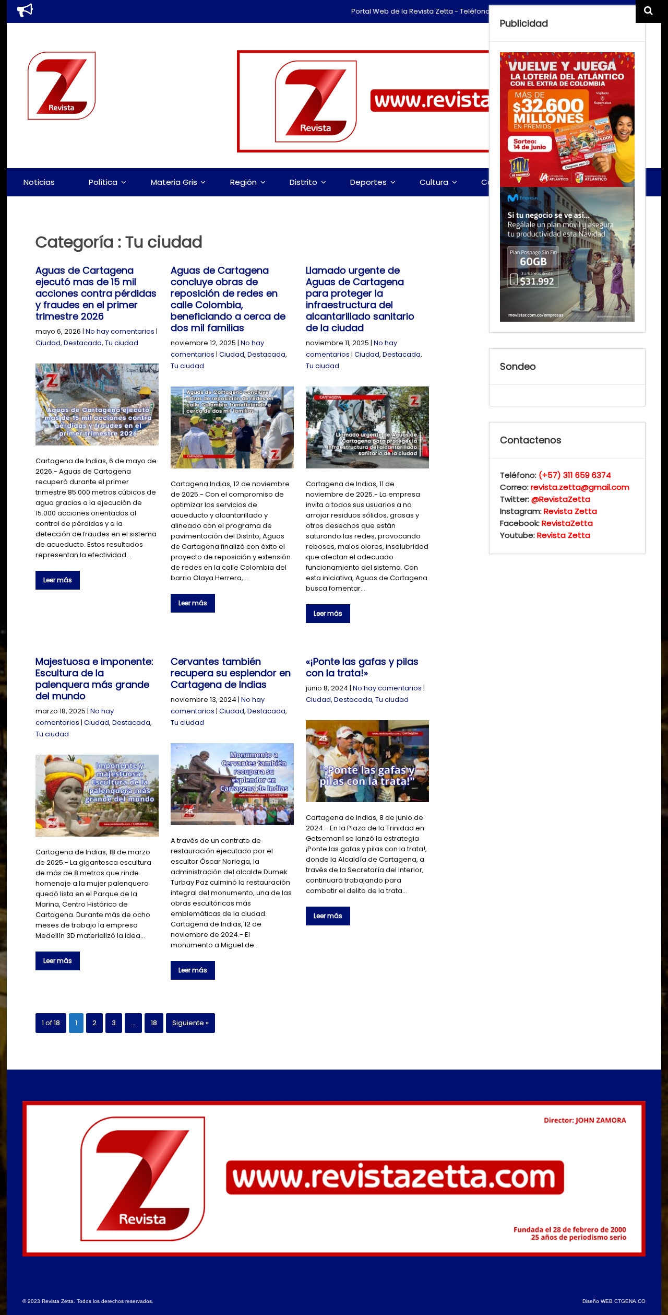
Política (103, 182)
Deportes (368, 182)
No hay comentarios (120, 331)
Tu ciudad (121, 343)
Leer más (57, 580)
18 (154, 1023)
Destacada (83, 343)
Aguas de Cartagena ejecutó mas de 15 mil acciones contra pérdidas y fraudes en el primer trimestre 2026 (96, 293)
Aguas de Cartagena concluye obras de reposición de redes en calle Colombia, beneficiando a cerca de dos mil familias (228, 299)
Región (243, 182)
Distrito (303, 182)
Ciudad (48, 343)
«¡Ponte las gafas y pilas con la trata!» (362, 667)
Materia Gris (174, 182)
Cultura (434, 182)
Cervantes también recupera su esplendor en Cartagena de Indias (231, 673)
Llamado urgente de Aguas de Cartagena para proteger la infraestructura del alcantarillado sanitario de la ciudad (360, 299)
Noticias (39, 182)
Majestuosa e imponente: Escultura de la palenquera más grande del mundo (94, 678)
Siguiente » (190, 1023)
